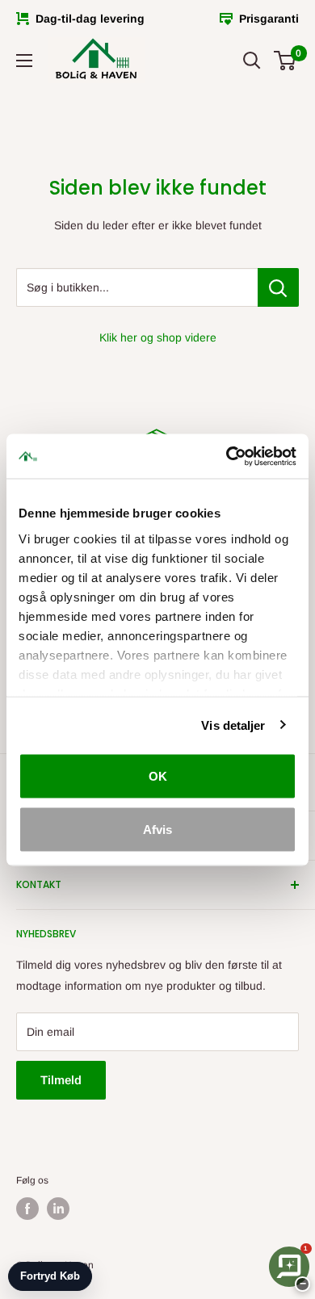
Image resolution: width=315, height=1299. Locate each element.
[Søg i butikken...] (278, 287)
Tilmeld (61, 1080)
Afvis (157, 829)
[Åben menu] (24, 60)
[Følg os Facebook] (27, 1208)
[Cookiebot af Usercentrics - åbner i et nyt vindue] (226, 456)
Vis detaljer (233, 724)
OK (158, 776)
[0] (285, 60)
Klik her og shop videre (157, 337)
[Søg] (252, 60)
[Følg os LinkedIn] (58, 1208)
